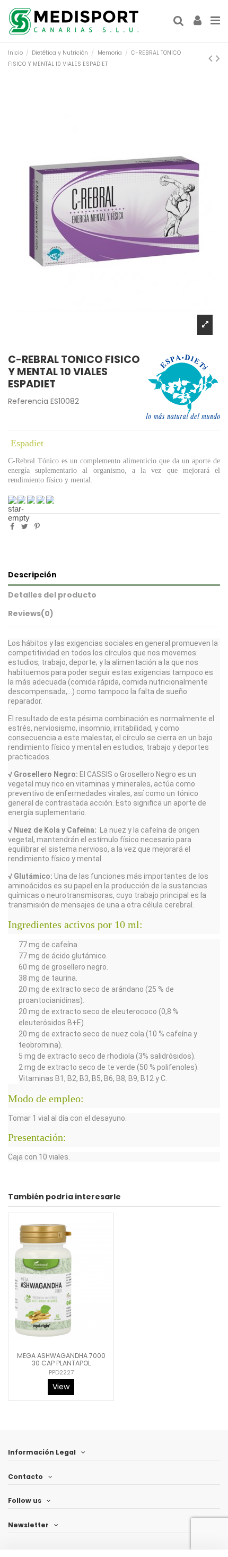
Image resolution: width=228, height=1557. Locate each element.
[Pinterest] (37, 526)
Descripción (32, 574)
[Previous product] (212, 58)
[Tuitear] (24, 526)
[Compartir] (12, 526)
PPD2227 (61, 1372)
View (60, 1386)
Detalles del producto (52, 595)
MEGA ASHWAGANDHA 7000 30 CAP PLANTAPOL (61, 1359)
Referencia (28, 401)
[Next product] (218, 58)
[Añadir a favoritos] (53, 1343)
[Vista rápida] (68, 1343)
